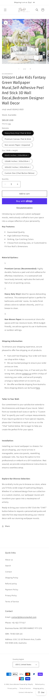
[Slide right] (30, 69)
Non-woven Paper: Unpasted (17, 145)
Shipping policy (38, 688)
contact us (26, 373)
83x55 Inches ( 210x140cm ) (17, 155)
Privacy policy (12, 688)
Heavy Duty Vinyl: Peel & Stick (18, 133)
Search (8, 565)
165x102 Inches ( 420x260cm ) (18, 167)
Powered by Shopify (26, 684)
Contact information (26, 692)
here (38, 388)
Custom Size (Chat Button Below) (19, 173)
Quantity (5, 179)
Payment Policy (11, 589)
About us (9, 559)
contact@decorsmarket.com (23, 617)
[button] (5, 10)
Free (9, 124)
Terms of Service (12, 601)
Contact (8, 572)
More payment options (24, 207)
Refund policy (11, 583)
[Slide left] (19, 69)
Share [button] (7, 526)
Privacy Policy (11, 595)
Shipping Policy (11, 577)
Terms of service (25, 688)
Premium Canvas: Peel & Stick (18, 139)
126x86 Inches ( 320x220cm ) (17, 161)
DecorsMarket (14, 684)
